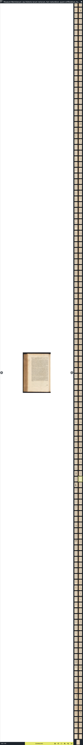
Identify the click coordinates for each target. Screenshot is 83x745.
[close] (81, 1)
